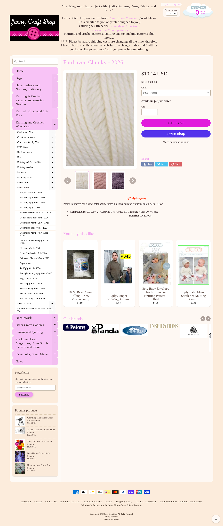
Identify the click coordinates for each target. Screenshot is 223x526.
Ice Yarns (36, 173)
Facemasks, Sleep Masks (37, 355)
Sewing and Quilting (37, 333)
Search (108, 501)
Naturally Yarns (36, 178)
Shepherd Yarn (36, 304)
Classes (38, 501)
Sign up (176, 4)
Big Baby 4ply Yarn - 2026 (32, 202)
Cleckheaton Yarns (36, 133)
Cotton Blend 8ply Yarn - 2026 (34, 217)
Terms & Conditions (145, 501)
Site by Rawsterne (111, 517)
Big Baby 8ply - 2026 (30, 207)
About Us (26, 501)
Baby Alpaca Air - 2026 (31, 192)
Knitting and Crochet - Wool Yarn (37, 124)
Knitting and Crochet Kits (36, 163)
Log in (165, 4)
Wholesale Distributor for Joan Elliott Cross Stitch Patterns (111, 505)
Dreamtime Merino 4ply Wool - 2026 (34, 234)
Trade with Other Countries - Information (180, 501)
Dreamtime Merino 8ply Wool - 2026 (34, 241)
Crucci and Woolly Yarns (36, 143)
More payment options (176, 142)
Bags (37, 79)
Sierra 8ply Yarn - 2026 (31, 283)
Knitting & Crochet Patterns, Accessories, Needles (37, 100)
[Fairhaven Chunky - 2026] (82, 180)
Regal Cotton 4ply (28, 278)
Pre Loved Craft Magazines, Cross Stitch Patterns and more (37, 343)
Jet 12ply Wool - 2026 (30, 268)
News (37, 362)
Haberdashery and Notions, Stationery (37, 87)
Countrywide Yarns (36, 138)
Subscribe (24, 394)
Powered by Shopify (111, 519)
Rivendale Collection (124, 26)
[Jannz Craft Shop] (34, 28)
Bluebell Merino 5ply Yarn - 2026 (35, 212)
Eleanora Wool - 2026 (30, 248)
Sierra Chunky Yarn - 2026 (32, 288)
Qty (143, 106)
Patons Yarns (36, 188)
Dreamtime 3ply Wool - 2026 (33, 228)
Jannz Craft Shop (110, 514)
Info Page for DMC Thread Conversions (81, 501)
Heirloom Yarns (36, 153)
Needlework (37, 318)
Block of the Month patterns (109, 30)
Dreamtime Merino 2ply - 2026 (34, 223)
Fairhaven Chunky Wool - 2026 (34, 258)
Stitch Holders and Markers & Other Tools (36, 310)
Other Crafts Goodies (37, 325)
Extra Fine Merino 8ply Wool (33, 253)
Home (20, 71)
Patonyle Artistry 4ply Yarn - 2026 (36, 273)
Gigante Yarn (26, 263)
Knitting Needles (36, 168)
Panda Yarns (36, 183)
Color (144, 87)
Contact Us (51, 501)
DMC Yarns (36, 148)
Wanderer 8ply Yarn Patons (32, 298)
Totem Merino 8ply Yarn (31, 293)
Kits (36, 158)
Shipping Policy (124, 501)
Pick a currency (171, 10)
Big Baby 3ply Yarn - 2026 (32, 197)
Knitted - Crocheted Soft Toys (32, 113)
